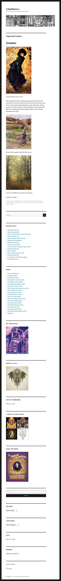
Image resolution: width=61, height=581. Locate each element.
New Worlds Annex (13, 278)
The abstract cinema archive (16, 280)
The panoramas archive (15, 303)
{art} (16, 201)
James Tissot (22, 202)
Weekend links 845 (13, 230)
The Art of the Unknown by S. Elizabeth (19, 234)
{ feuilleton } (12, 9)
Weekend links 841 (13, 255)
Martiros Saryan (10, 204)
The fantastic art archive (15, 290)
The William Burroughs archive (17, 311)
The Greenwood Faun (14, 244)
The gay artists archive (14, 292)
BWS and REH (12, 251)
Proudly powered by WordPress (21, 576)
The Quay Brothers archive (16, 305)
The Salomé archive (13, 307)
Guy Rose (16, 202)
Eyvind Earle (39, 201)
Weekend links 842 (13, 249)
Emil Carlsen (33, 201)
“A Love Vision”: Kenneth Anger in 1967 (19, 246)
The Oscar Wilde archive (15, 300)
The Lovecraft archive (14, 296)
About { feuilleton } (13, 273)
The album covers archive (15, 282)
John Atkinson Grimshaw (31, 202)
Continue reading (11, 197)
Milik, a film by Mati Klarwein (17, 238)
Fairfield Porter (9, 202)
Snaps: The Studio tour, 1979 (16, 253)
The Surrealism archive (15, 309)
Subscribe (26, 495)
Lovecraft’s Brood (13, 259)
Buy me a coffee (10, 539)
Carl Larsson (26, 201)
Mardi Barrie (40, 202)
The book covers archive (15, 286)
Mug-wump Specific (14, 232)
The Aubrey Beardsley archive (16, 284)
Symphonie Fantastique (15, 240)
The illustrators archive (15, 294)
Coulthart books (12, 275)
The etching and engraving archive (18, 288)
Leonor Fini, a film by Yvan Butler (17, 257)
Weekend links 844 (13, 236)
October (11, 43)
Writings (10, 313)
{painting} (19, 201)
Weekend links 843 (13, 242)
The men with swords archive (17, 298)
